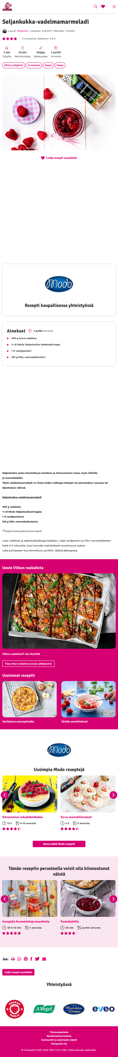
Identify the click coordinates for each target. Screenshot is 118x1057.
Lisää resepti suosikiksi (18, 972)
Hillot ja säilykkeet (13, 65)
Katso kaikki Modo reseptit (59, 844)
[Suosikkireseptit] (103, 7)
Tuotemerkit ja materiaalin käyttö (59, 1039)
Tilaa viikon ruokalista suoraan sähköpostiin (28, 663)
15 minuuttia (34, 65)
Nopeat (48, 65)
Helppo (60, 65)
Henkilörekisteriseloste (59, 1036)
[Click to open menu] (114, 6)
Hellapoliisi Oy (59, 1043)
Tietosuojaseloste (59, 1032)
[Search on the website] (95, 7)
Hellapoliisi (22, 31)
